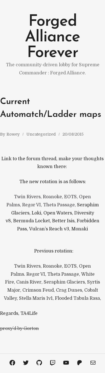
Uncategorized (41, 134)
